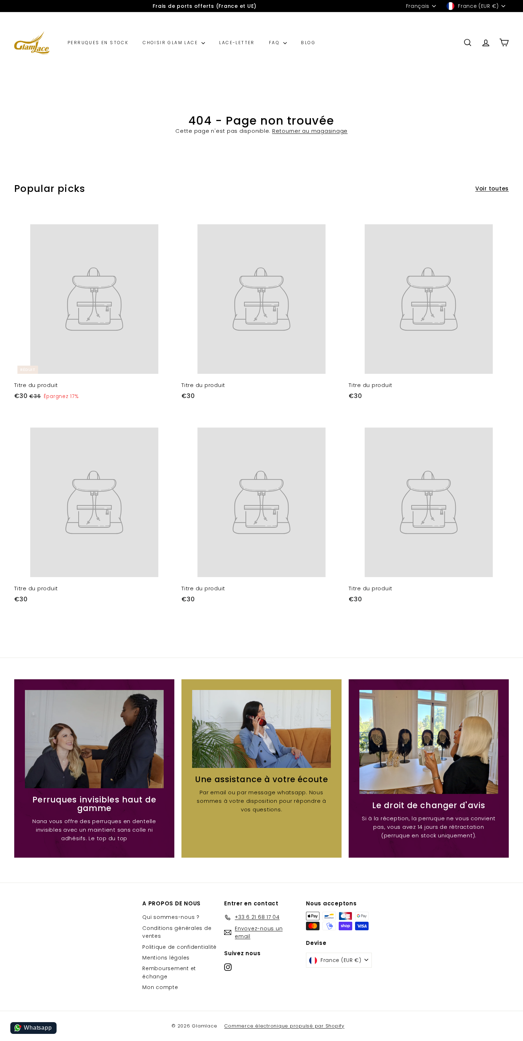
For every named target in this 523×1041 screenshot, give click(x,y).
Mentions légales (166, 957)
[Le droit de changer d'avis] (428, 742)
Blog (308, 43)
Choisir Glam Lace (171, 43)
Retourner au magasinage (310, 131)
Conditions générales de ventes (176, 932)
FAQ (275, 43)
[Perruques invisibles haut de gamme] (94, 739)
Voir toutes (492, 188)
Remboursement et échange (169, 972)
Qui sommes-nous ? (171, 917)
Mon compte (160, 987)
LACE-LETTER (236, 43)
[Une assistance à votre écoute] (261, 729)
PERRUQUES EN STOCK (98, 43)
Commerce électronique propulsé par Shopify (284, 1025)
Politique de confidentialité (179, 947)
